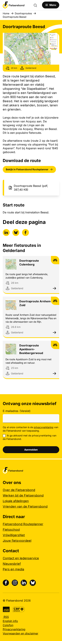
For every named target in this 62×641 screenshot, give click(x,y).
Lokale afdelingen (16, 501)
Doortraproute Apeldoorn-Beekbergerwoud (31, 349)
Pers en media (13, 569)
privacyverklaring (43, 427)
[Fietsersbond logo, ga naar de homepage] (13, 5)
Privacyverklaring (14, 629)
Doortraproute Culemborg (29, 262)
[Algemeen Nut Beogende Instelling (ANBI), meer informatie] (6, 609)
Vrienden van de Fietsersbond (25, 506)
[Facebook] (6, 583)
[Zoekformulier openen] (37, 5)
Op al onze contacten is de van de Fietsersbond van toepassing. (30, 429)
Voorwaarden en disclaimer (20, 633)
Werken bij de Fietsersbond (23, 495)
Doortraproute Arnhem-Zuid (35, 303)
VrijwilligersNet (14, 535)
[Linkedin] (24, 583)
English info (10, 621)
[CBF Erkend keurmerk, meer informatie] (19, 609)
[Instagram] (15, 583)
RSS (6, 617)
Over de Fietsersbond (19, 490)
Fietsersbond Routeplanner (23, 524)
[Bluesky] (33, 583)
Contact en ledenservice (21, 558)
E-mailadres (16, 411)
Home (6, 13)
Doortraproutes (23, 13)
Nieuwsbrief (12, 564)
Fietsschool (11, 529)
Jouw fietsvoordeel (17, 540)
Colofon (8, 625)
